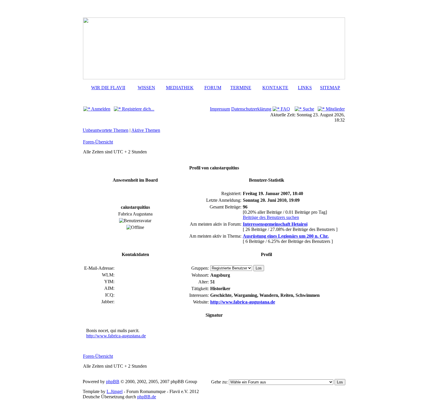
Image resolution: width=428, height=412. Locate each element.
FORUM (212, 87)
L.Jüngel (115, 391)
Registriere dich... (137, 108)
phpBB (112, 381)
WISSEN (146, 87)
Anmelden (100, 108)
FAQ (285, 108)
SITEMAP (330, 87)
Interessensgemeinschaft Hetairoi (275, 224)
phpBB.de (146, 396)
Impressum (220, 108)
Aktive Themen (145, 130)
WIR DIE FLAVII (108, 87)
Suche (308, 108)
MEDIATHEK (180, 87)
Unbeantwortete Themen (105, 130)
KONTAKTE (275, 87)
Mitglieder (335, 108)
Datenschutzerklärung (251, 108)
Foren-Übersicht (98, 141)
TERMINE (240, 87)
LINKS (305, 87)
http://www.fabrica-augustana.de (242, 301)
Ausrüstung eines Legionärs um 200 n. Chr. (286, 236)
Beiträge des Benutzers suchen (271, 217)
